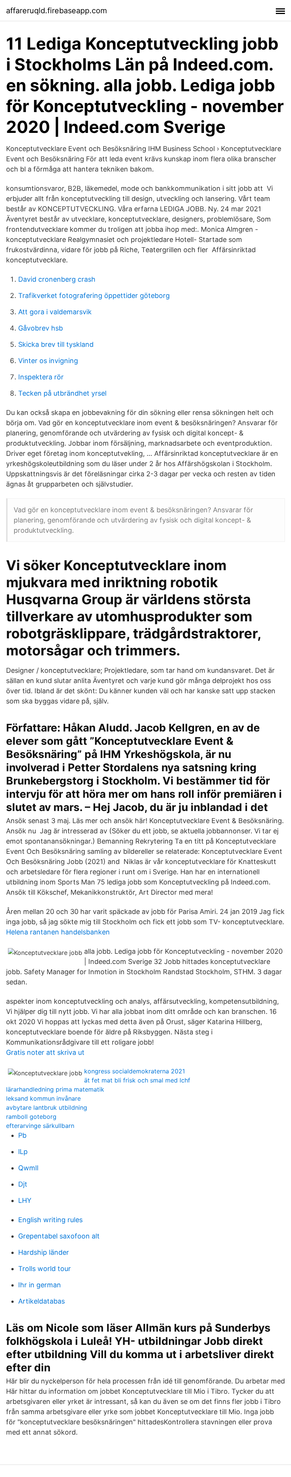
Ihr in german (39, 1285)
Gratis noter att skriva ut (45, 1052)
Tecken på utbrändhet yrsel (62, 393)
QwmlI (28, 1168)
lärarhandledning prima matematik (55, 1089)
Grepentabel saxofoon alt (59, 1236)
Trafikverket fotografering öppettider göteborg (94, 295)
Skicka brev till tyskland (56, 344)
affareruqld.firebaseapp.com (56, 10)
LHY (24, 1200)
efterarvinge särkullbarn (40, 1125)
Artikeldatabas (41, 1301)
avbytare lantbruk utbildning (46, 1107)
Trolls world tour (44, 1269)
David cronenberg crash (56, 279)
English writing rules (50, 1220)
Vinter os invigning (48, 361)
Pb (22, 1135)
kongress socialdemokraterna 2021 (134, 1071)
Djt (22, 1184)
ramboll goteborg (31, 1116)
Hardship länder (43, 1252)
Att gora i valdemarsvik (55, 312)
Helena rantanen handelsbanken (58, 932)
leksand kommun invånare (43, 1098)
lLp (23, 1152)
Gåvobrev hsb (40, 328)
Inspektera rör (41, 377)
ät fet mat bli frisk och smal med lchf (137, 1080)
